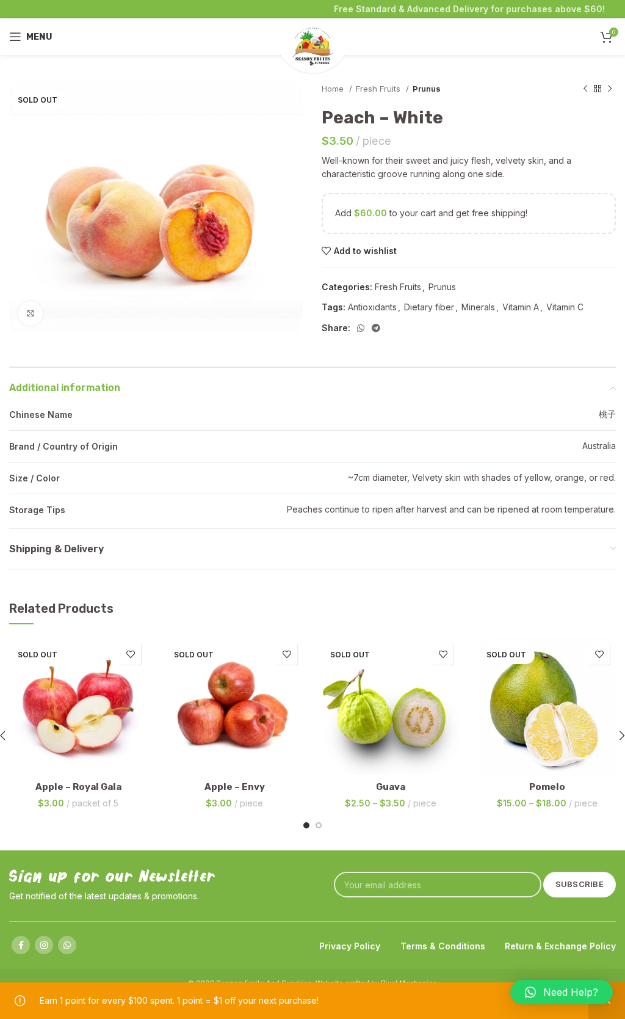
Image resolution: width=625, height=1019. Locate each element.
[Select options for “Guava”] (334, 763)
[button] (561, 992)
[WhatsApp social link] (360, 328)
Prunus (427, 88)
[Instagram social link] (44, 945)
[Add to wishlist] (130, 654)
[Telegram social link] (376, 328)
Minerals (478, 307)
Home (334, 88)
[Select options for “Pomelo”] (490, 763)
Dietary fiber (429, 307)
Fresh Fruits (379, 88)
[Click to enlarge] (30, 313)
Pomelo (547, 786)
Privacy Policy (349, 946)
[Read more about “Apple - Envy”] (177, 763)
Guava (390, 786)
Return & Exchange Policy (560, 946)
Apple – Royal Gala (78, 786)
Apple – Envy (234, 786)
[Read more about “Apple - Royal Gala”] (21, 763)
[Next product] (610, 89)
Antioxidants (372, 307)
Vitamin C (564, 307)
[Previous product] (585, 89)
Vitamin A (520, 307)
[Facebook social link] (21, 945)
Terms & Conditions (442, 946)
